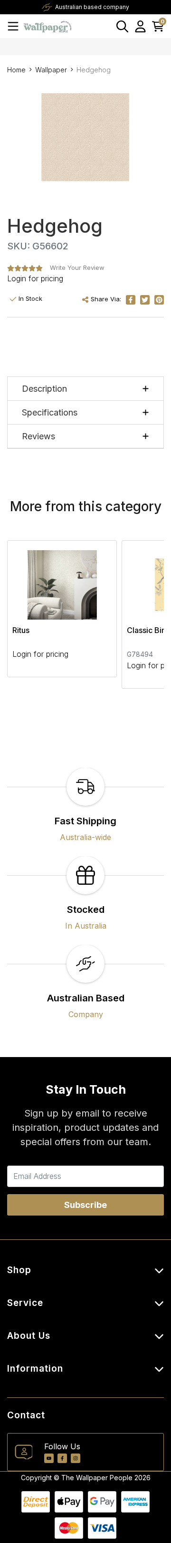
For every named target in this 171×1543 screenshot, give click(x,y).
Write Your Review (77, 267)
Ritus (20, 630)
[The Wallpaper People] (47, 26)
